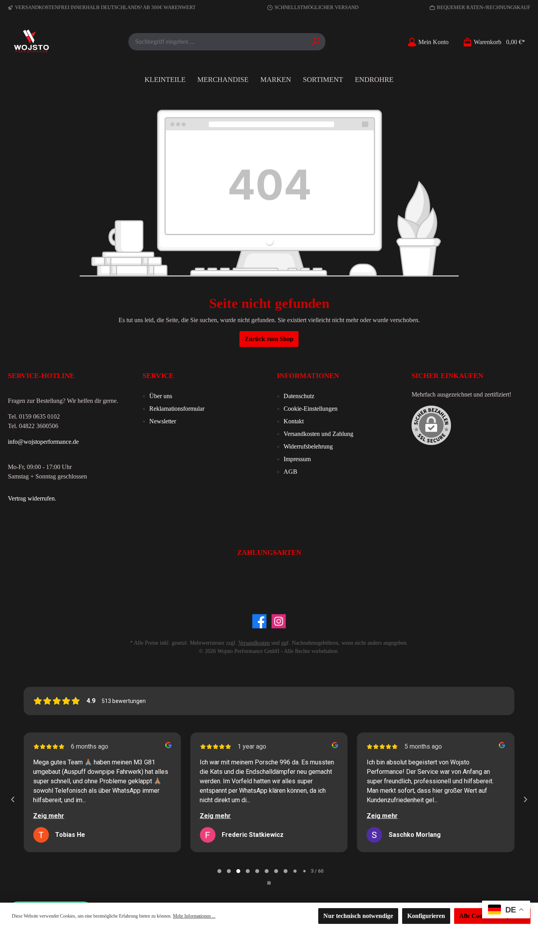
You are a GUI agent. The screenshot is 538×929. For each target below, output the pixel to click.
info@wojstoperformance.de (43, 441)
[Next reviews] (525, 799)
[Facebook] (259, 621)
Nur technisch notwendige (358, 915)
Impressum (297, 459)
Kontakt (294, 421)
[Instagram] (279, 621)
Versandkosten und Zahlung (318, 433)
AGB (290, 471)
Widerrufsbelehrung (308, 446)
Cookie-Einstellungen (311, 408)
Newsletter (162, 421)
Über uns (160, 396)
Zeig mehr (48, 816)
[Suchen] (316, 41)
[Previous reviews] (12, 799)
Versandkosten (254, 643)
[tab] (219, 871)
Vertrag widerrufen (31, 498)
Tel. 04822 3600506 (33, 426)
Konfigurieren (426, 915)
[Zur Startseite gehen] (31, 42)
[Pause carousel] (269, 883)
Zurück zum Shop (269, 339)
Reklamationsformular (176, 408)
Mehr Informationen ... (194, 916)
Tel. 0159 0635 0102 (34, 416)
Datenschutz (299, 396)
